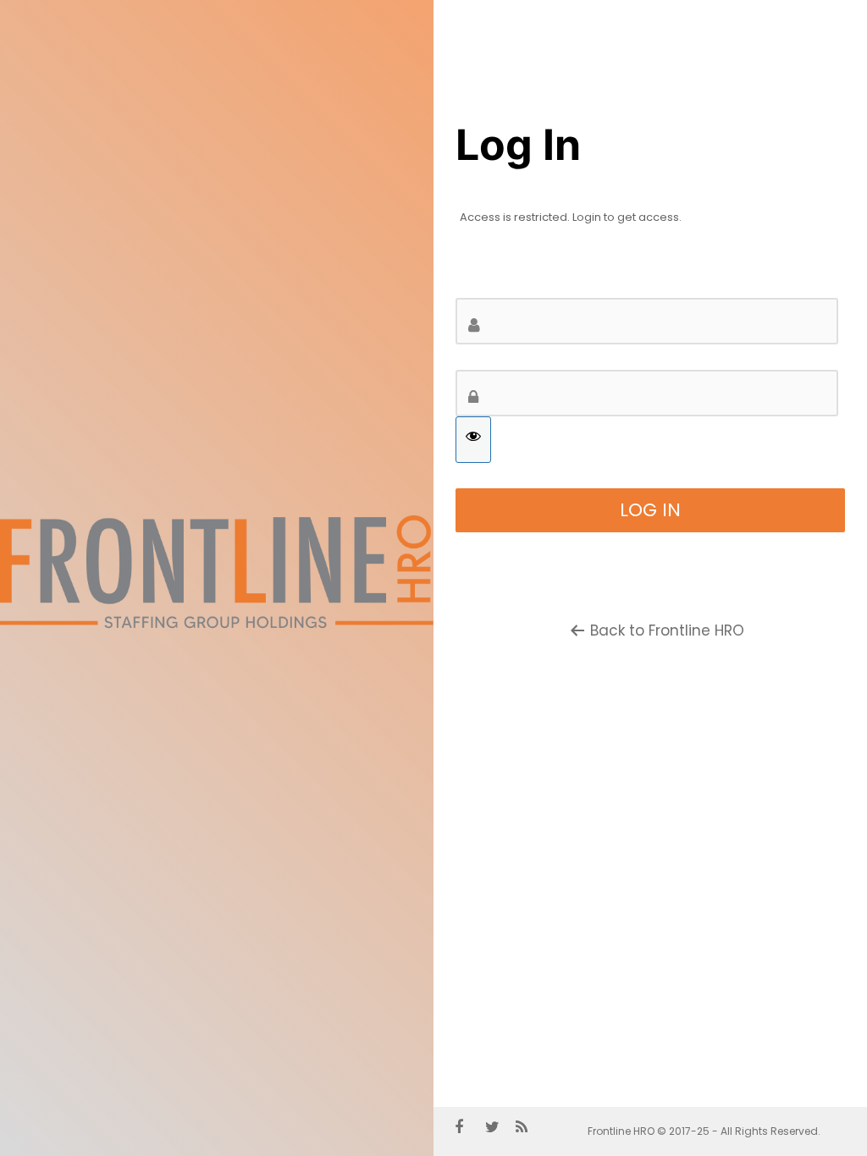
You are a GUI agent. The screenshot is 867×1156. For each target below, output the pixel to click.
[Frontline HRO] (217, 628)
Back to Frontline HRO (667, 630)
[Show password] (473, 439)
